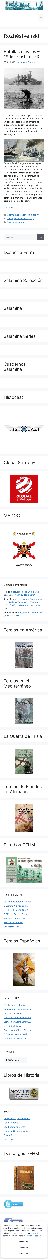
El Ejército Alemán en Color (17, 906)
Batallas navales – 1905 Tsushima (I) (22, 54)
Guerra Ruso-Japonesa (18, 215)
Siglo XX (35, 215)
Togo (31, 218)
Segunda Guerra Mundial (16, 1131)
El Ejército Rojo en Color (15, 914)
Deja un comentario (16, 222)
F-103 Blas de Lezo (13, 922)
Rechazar (24, 1247)
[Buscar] (40, 237)
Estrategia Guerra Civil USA (17, 1022)
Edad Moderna (11, 1122)
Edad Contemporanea (14, 1127)
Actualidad (9, 1139)
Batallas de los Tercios (15, 1005)
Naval (10, 218)
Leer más (8, 207)
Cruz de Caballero (13, 1013)
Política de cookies (33, 1236)
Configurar (24, 1253)
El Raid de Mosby (12, 1026)
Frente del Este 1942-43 (16, 910)
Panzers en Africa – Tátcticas (18, 1030)
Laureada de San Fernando (17, 1017)
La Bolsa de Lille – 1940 (15, 1038)
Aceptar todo (24, 1242)
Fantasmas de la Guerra (16, 918)
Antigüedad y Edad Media (17, 1118)
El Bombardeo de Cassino (16, 1034)
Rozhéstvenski (21, 218)
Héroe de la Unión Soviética (17, 1009)
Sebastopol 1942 (12, 927)
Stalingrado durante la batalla (18, 901)
